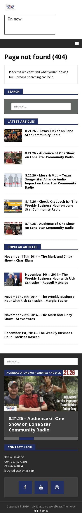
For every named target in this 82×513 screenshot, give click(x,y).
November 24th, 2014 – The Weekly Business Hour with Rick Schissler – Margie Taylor (39, 299)
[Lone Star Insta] (57, 487)
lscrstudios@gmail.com (19, 471)
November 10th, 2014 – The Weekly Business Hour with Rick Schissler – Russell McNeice (50, 278)
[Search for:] (41, 106)
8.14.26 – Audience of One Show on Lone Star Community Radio (50, 226)
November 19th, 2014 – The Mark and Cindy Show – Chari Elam (38, 258)
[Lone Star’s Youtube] (41, 487)
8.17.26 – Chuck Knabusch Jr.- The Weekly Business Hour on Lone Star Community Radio (51, 205)
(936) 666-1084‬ (13, 466)
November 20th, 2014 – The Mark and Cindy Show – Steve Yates (38, 317)
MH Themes (41, 511)
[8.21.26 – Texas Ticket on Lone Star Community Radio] (13, 135)
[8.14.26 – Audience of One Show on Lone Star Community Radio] (13, 228)
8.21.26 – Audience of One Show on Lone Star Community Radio (50, 155)
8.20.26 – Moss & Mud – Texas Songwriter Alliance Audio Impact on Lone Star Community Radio (50, 181)
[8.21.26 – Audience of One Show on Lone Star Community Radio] (13, 157)
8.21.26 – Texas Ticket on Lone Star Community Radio (49, 133)
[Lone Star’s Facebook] (25, 487)
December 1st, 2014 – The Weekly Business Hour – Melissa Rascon (38, 335)
